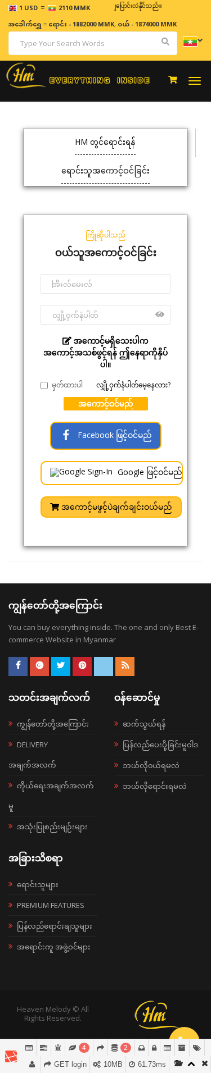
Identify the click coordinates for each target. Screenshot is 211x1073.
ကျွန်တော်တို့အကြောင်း (53, 724)
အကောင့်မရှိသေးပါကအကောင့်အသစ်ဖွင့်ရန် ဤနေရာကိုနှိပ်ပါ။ (105, 352)
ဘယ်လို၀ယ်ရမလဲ (151, 765)
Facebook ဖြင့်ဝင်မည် (113, 435)
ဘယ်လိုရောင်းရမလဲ (155, 786)
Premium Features (50, 905)
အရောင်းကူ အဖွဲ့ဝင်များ (54, 947)
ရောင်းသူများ (38, 884)
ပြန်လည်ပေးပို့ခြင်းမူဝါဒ (160, 744)
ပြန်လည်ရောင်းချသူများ (54, 926)
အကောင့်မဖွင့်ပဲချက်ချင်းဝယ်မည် (115, 506)
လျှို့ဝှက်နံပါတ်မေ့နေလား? (133, 385)
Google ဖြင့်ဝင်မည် (148, 472)
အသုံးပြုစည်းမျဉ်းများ (52, 826)
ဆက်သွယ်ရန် (144, 724)
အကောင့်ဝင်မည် (105, 403)
